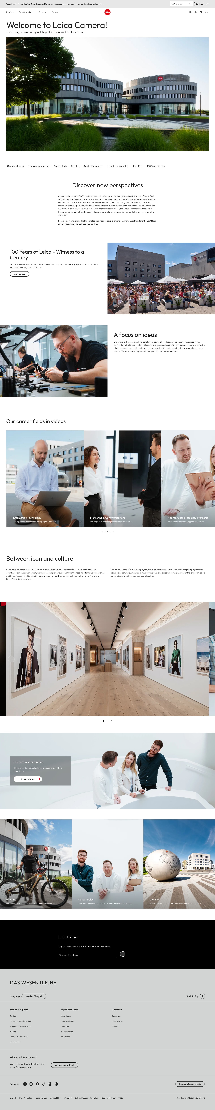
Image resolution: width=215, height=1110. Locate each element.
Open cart (206, 12)
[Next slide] (200, 478)
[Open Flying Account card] (196, 12)
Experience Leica (26, 12)
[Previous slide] (14, 478)
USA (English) (177, 4)
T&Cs (120, 1098)
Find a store (201, 12)
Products (10, 12)
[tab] (102, 532)
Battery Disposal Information (86, 1098)
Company (43, 12)
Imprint (13, 1098)
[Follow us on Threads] (50, 1084)
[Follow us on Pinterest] (56, 1084)
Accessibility (55, 1098)
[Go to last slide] (14, 659)
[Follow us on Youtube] (31, 1084)
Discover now (27, 779)
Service (55, 12)
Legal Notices (41, 1098)
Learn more (19, 274)
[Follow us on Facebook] (37, 1084)
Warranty (68, 1098)
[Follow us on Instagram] (25, 1084)
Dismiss (207, 4)
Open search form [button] (190, 12)
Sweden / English (33, 996)
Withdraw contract (64, 1065)
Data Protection (25, 1098)
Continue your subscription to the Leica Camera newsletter (122, 954)
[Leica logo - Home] (107, 12)
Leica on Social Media (190, 1084)
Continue (199, 4)
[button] (202, 996)
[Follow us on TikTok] (44, 1084)
